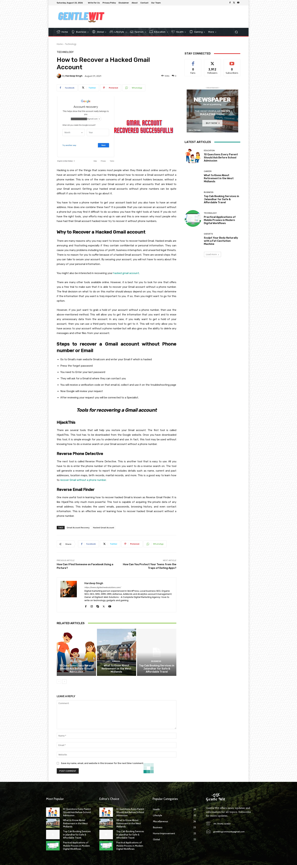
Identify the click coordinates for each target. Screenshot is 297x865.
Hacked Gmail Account (103, 527)
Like (193, 61)
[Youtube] (238, 3)
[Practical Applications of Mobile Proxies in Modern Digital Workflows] (193, 218)
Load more (211, 254)
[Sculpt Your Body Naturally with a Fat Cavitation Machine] (193, 239)
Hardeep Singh (73, 76)
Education (75, 661)
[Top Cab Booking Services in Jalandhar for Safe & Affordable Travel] (156, 652)
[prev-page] (59, 681)
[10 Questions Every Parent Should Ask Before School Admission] (76, 652)
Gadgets (208, 234)
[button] (236, 32)
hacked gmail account (126, 273)
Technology (70, 44)
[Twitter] (234, 3)
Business (156, 661)
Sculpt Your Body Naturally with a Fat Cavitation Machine (221, 240)
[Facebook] (230, 3)
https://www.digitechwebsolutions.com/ (102, 587)
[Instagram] (91, 605)
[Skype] (97, 605)
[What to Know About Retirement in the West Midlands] (116, 652)
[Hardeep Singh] (59, 76)
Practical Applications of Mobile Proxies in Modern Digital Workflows (220, 220)
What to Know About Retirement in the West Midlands (116, 668)
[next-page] (64, 681)
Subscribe (232, 61)
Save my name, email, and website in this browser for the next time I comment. (102, 763)
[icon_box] (164, 3)
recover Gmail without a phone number (83, 480)
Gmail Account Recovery (78, 527)
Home (60, 44)
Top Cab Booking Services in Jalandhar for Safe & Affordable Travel (156, 668)
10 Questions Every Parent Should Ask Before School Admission (76, 668)
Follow (212, 61)
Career (116, 661)
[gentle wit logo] (81, 16)
